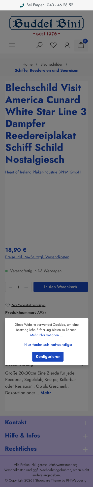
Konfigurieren (48, 356)
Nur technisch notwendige (48, 344)
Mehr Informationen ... (46, 334)
